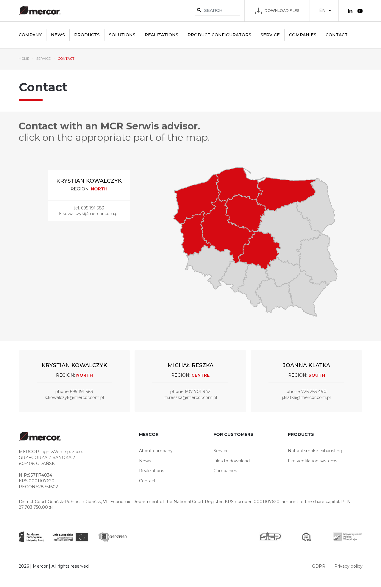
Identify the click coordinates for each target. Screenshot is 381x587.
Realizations (161, 34)
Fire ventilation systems (312, 461)
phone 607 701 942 (190, 391)
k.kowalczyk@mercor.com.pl (88, 213)
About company (156, 450)
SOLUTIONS (122, 34)
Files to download (231, 461)
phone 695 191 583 (74, 391)
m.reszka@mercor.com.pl (190, 397)
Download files (282, 10)
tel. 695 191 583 (89, 208)
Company (30, 34)
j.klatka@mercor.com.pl (306, 397)
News (58, 34)
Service (270, 34)
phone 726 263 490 (307, 391)
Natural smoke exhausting (315, 450)
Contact (337, 34)
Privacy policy (348, 566)
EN (322, 10)
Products (87, 34)
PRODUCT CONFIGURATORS (219, 34)
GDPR (318, 566)
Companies (302, 34)
